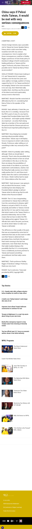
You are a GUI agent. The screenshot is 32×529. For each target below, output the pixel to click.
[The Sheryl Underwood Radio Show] (7, 349)
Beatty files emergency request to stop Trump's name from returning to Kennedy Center (14, 323)
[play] (3, 528)
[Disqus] (16, 467)
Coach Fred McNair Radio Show (11, 359)
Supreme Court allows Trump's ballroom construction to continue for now (14, 307)
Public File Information (9, 511)
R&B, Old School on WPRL (21, 415)
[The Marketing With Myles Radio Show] (7, 381)
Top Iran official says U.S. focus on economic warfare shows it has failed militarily (15, 332)
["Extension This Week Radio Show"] (7, 393)
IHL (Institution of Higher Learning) (12, 507)
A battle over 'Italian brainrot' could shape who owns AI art (15, 300)
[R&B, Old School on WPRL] (7, 418)
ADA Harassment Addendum (11, 503)
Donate (26, 2)
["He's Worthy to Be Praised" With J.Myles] (7, 430)
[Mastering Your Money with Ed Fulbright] (7, 406)
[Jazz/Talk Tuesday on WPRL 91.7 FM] (7, 368)
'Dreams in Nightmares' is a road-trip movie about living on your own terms (15, 315)
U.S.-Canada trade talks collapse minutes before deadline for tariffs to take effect (14, 292)
